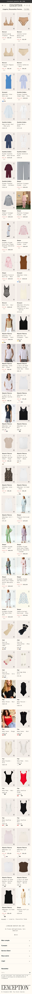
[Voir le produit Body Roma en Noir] (20, 764)
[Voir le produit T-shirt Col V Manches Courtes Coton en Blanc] (5, 464)
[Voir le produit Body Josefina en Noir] (7, 825)
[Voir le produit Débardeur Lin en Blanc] (18, 402)
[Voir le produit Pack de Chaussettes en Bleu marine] (5, 649)
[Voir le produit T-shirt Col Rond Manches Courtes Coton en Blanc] (3, 886)
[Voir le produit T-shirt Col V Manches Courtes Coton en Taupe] (3, 464)
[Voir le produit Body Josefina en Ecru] (5, 825)
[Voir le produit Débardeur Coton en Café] (5, 101)
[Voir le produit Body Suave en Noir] (5, 735)
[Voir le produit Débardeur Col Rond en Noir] (20, 494)
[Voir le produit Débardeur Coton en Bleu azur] (3, 101)
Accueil (3, 919)
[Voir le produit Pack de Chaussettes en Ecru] (7, 649)
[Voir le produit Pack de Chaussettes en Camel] (3, 649)
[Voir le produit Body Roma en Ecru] (18, 764)
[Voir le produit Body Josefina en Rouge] (3, 825)
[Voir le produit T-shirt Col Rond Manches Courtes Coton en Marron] (5, 886)
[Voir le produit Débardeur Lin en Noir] (20, 431)
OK (30, 972)
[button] (30, 1)
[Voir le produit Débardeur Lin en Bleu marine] (22, 402)
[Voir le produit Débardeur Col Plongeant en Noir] (5, 342)
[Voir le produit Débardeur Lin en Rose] (20, 402)
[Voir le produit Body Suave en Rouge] (3, 735)
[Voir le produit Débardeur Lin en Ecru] (18, 431)
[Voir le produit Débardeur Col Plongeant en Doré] (3, 342)
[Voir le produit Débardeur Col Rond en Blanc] (18, 494)
